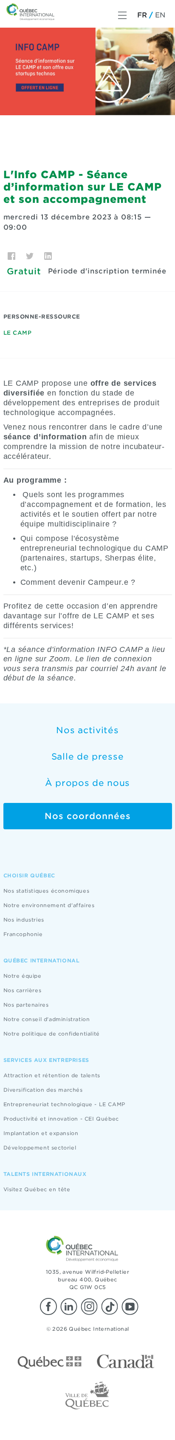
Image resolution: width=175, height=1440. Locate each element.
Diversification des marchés (43, 1090)
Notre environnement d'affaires (49, 905)
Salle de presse (87, 756)
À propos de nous (87, 783)
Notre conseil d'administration (46, 1019)
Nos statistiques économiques (46, 891)
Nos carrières (22, 990)
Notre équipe (22, 976)
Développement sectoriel (39, 1147)
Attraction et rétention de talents (51, 1075)
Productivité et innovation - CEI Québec (61, 1119)
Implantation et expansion (41, 1133)
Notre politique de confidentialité (51, 1033)
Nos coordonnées (88, 816)
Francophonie (23, 934)
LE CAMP (17, 333)
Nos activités (87, 730)
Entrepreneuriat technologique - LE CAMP (64, 1104)
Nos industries (23, 919)
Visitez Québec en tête (37, 1189)
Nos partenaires (26, 1005)
